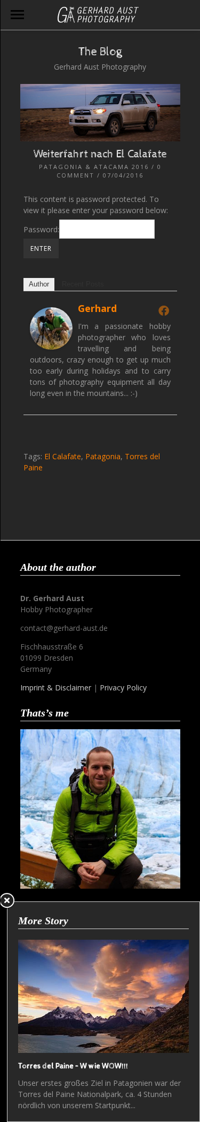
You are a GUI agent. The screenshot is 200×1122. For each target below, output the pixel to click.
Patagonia (103, 456)
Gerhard (97, 308)
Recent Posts (83, 284)
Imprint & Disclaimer (55, 687)
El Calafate (62, 456)
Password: (41, 229)
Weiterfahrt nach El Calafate (100, 154)
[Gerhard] (51, 347)
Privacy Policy (123, 687)
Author (39, 284)
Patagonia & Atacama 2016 (94, 167)
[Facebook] (163, 310)
